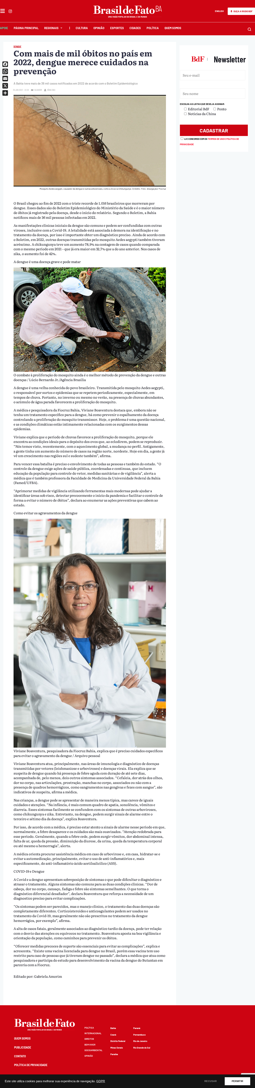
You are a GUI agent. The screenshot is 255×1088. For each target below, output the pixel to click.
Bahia (113, 1028)
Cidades (135, 28)
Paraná (136, 1028)
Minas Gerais (116, 1047)
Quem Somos (173, 28)
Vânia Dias (51, 90)
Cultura (82, 28)
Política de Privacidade (30, 1065)
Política (153, 28)
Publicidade (22, 1047)
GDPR (100, 1081)
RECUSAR (210, 1081)
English (219, 11)
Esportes (117, 28)
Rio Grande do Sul (141, 1047)
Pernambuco (139, 1034)
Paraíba (114, 1054)
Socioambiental (93, 1050)
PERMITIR (237, 1081)
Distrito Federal (117, 1041)
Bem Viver (89, 1044)
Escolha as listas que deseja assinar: (202, 104)
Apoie (4, 28)
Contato (20, 1056)
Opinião (98, 28)
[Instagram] (10, 11)
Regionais (51, 28)
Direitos (89, 1039)
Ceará (113, 1034)
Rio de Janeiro (140, 1041)
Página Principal (26, 28)
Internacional (92, 1033)
